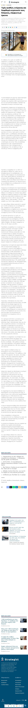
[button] (2, 2)
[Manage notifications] (25, 705)
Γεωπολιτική (15, 542)
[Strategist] (14, 2)
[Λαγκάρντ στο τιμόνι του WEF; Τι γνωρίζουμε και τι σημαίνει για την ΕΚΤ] (5, 521)
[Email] (12, 27)
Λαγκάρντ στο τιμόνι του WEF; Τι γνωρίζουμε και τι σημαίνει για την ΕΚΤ (17, 521)
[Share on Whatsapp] (8, 27)
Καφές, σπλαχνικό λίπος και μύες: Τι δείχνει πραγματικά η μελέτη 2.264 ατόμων (10, 648)
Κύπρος (22, 480)
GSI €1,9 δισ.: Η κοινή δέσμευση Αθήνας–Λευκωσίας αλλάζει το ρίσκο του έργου (13, 463)
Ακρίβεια (9, 480)
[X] (24, 700)
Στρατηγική (18, 543)
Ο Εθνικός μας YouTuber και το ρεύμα (14, 474)
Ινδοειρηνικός (22, 542)
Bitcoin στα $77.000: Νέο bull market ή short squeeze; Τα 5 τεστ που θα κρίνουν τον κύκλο (17, 529)
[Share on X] (6, 27)
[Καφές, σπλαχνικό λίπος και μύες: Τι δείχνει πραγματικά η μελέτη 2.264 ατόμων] (23, 647)
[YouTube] (26, 700)
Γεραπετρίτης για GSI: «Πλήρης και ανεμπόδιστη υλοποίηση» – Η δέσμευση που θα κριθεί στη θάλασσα (13, 458)
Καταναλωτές (16, 480)
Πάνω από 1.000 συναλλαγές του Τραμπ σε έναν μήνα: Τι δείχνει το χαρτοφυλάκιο (9, 630)
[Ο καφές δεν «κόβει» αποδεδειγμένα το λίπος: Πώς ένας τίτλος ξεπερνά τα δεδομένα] (23, 638)
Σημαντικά (4, 482)
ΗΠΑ (18, 542)
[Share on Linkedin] (10, 27)
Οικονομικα (9, 5)
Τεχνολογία (22, 543)
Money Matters (12, 524)
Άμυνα (11, 542)
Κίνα (10, 543)
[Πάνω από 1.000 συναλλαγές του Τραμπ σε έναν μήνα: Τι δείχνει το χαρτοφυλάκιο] (23, 630)
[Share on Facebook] (4, 27)
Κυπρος (3, 5)
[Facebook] (22, 700)
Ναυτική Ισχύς (13, 543)
